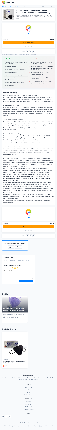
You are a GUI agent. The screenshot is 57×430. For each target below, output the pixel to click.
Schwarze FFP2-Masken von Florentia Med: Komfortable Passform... (14, 362)
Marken (28, 392)
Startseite (5, 6)
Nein (20, 247)
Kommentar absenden (26, 281)
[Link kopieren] (33, 51)
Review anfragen (28, 394)
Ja (11, 247)
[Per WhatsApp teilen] (30, 51)
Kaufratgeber (28, 387)
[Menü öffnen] (53, 2)
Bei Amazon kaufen (29, 42)
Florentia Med (20, 6)
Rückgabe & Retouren (28, 409)
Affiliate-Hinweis (28, 406)
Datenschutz (28, 404)
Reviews (12, 6)
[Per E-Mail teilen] (27, 51)
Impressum (28, 401)
